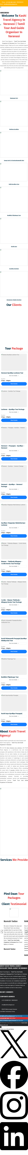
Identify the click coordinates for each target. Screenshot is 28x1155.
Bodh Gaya (14, 246)
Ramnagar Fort (14, 98)
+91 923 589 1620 (11, 2)
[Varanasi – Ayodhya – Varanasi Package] (14, 473)
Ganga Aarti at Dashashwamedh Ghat (14, 160)
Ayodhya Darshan (14, 268)
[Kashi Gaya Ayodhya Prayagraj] (14, 702)
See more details (13, 375)
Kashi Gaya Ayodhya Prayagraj (11, 713)
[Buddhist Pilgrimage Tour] (14, 666)
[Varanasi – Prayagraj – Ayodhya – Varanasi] (14, 435)
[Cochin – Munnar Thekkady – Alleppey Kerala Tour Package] (14, 589)
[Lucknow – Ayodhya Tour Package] (14, 398)
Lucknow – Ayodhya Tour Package (12, 409)
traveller (12, 770)
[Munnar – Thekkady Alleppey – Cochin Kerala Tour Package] (14, 550)
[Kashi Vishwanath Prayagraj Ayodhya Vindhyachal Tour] (14, 627)
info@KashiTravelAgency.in (7, 1016)
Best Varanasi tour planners (14, 748)
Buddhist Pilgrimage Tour (14, 215)
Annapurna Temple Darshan (14, 300)
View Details (14, 384)
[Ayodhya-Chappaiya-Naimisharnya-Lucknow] (14, 512)
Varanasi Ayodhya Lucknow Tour (12, 373)
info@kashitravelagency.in (10, 4)
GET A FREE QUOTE (4, 12)
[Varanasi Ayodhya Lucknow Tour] (14, 362)
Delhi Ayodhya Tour (14, 184)
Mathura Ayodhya (14, 129)
